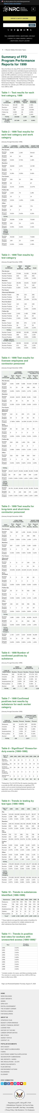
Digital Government (8, 1006)
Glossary (4, 1074)
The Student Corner (8, 1008)
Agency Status (6, 1038)
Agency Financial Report (10, 1025)
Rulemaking (5, 1072)
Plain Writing (6, 1067)
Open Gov (4, 1003)
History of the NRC (8, 1030)
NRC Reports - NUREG (8, 1059)
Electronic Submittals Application (14, 1054)
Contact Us (11, 38)
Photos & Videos (7, 1011)
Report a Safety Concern (19, 18)
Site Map (22, 1107)
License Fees (5, 1027)
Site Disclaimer (19, 1110)
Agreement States (14, 36)
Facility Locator (24, 41)
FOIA (29, 1102)
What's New (24, 36)
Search (32, 25)
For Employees (30, 1110)
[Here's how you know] (19, 2)
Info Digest (5, 1047)
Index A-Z (29, 38)
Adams (3, 1001)
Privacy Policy (10, 1110)
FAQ (6, 36)
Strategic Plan (6, 1020)
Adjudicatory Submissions (10, 1056)
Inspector (12, 1107)
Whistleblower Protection (14, 1105)
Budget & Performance (9, 1022)
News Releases (6, 996)
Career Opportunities (9, 1032)
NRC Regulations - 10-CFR (10, 1061)
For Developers (7, 1014)
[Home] (17, 9)
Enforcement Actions (9, 1069)
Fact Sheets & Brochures (10, 1049)
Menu (34, 9)
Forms (3, 1052)
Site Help (32, 36)
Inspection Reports (8, 1064)
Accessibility (30, 1107)
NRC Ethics (5, 1035)
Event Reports (6, 998)
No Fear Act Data (28, 1105)
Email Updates (20, 38)
